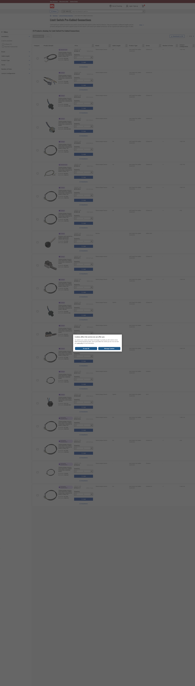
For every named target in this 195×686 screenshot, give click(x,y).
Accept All (86, 348)
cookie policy (80, 343)
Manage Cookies (109, 348)
